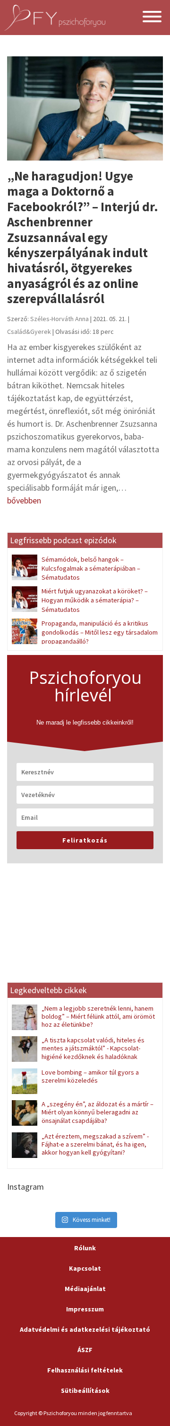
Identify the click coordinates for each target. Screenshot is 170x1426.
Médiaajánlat (85, 1288)
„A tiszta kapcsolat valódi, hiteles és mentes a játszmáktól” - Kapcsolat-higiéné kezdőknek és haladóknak (93, 1048)
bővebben (24, 500)
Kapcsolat (85, 1268)
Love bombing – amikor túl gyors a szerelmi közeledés (90, 1076)
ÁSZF (85, 1349)
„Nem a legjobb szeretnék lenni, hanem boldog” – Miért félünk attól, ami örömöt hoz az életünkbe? (98, 1016)
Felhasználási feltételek (85, 1370)
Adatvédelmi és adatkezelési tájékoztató (85, 1329)
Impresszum (85, 1309)
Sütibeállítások (85, 1390)
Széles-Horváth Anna (59, 318)
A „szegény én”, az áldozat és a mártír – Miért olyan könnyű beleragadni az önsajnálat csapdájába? (97, 1112)
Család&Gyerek (29, 331)
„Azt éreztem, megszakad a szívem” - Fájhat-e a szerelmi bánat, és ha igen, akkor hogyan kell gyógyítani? (95, 1144)
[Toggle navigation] (152, 18)
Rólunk (85, 1248)
